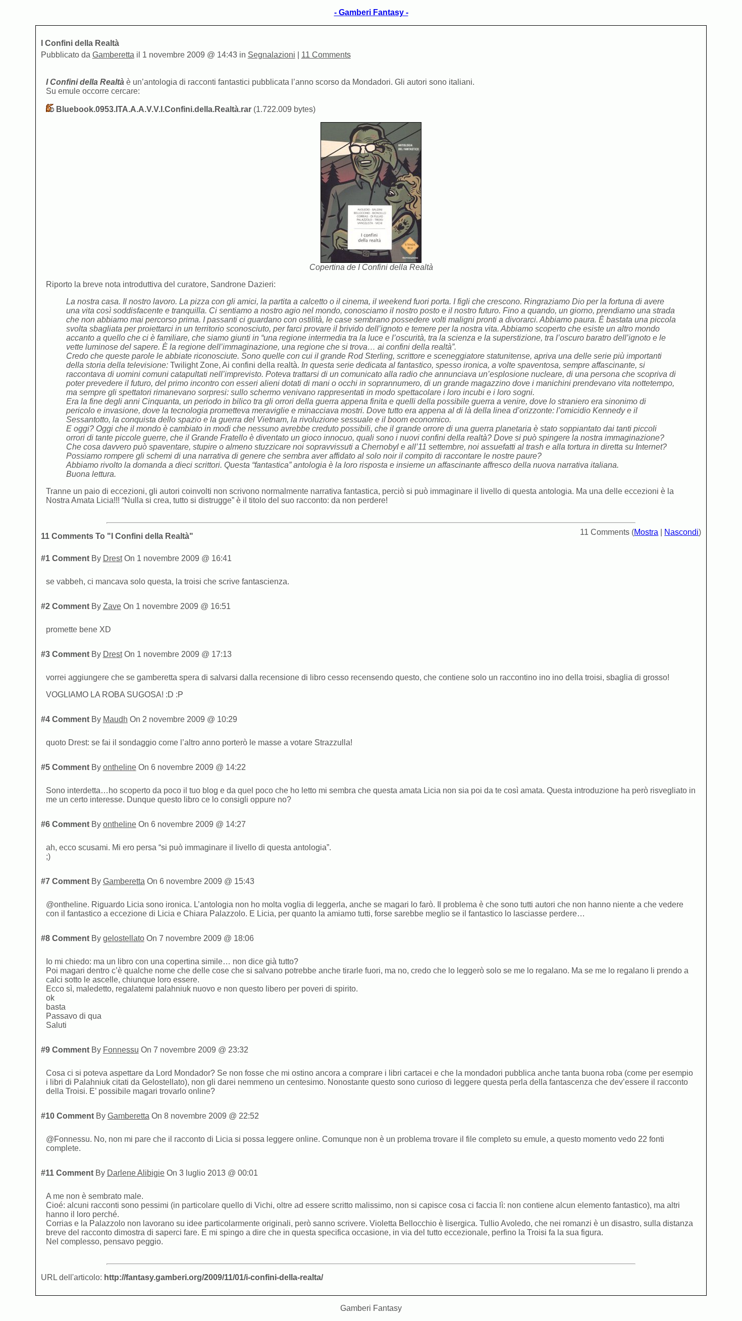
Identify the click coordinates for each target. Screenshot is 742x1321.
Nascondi (681, 532)
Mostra (646, 532)
